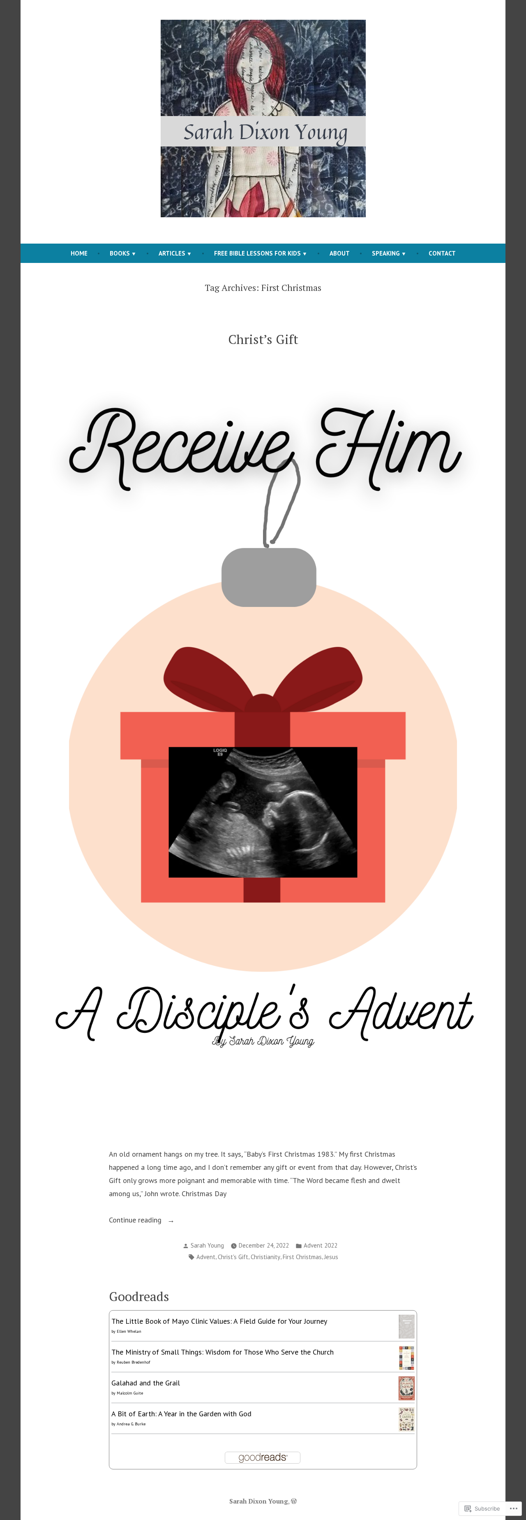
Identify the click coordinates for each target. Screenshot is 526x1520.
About (340, 253)
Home (79, 253)
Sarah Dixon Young (258, 1501)
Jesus (331, 1257)
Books (120, 253)
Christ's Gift (233, 1257)
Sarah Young (207, 1245)
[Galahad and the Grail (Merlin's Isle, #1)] (407, 1387)
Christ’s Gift (263, 339)
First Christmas (302, 1257)
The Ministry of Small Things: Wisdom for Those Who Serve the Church (222, 1352)
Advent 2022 (320, 1245)
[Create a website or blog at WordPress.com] (294, 1501)
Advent (205, 1257)
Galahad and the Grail (145, 1383)
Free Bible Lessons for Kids (257, 253)
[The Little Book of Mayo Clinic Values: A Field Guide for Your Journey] (407, 1325)
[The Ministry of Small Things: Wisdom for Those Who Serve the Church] (407, 1357)
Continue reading (136, 1221)
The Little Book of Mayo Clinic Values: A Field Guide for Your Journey (219, 1321)
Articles (172, 253)
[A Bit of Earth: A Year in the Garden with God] (407, 1418)
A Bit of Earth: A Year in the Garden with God (181, 1413)
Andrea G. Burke (131, 1424)
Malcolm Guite (130, 1393)
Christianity (265, 1257)
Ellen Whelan (129, 1331)
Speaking (386, 253)
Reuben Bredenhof (133, 1362)
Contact (442, 253)
